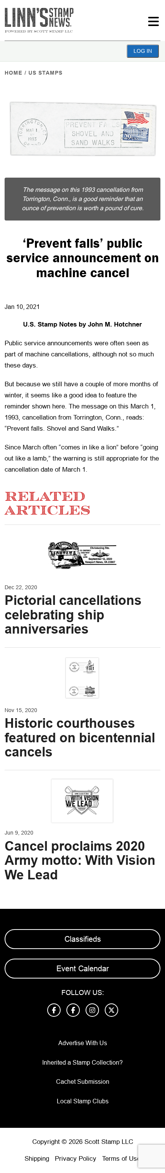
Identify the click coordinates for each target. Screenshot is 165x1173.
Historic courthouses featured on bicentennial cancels (80, 737)
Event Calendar (82, 968)
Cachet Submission (82, 1081)
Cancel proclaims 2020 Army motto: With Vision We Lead (80, 860)
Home (13, 73)
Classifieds (82, 939)
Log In (143, 51)
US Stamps (45, 73)
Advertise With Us (82, 1043)
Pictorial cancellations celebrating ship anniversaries (73, 614)
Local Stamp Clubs (83, 1101)
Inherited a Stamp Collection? (82, 1062)
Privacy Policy (75, 1158)
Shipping (37, 1158)
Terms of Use (121, 1158)
